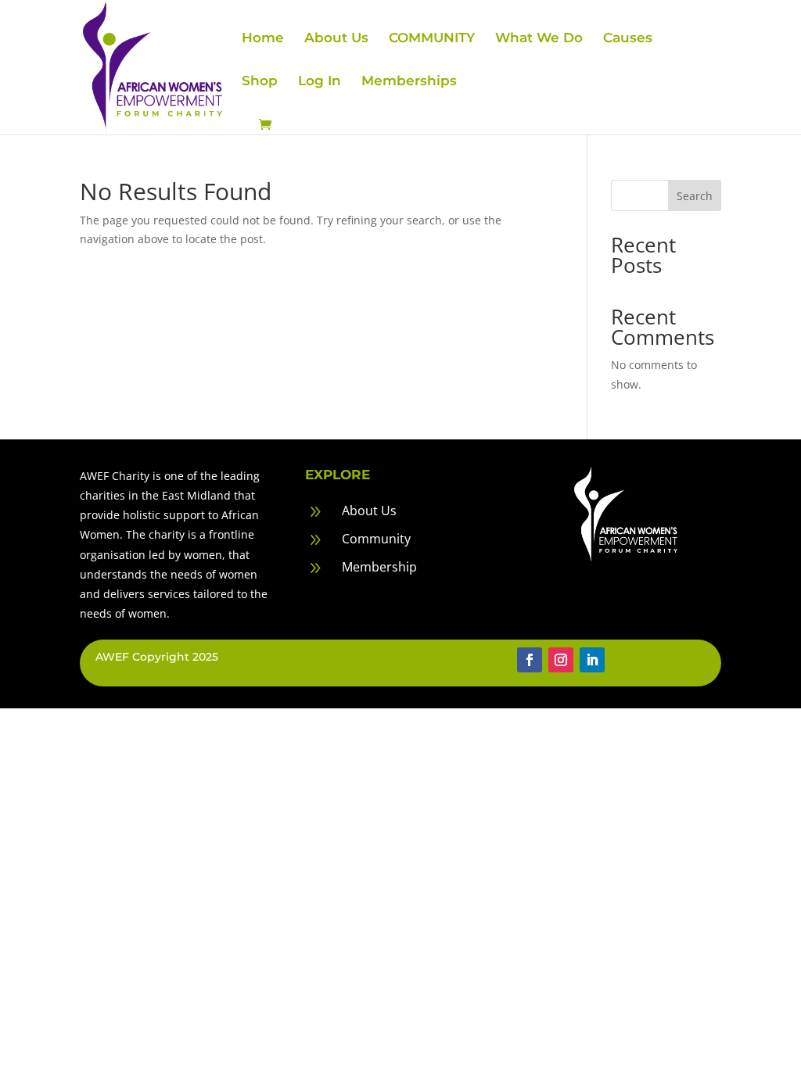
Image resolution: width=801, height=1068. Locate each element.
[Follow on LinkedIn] (592, 659)
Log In (319, 81)
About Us (336, 38)
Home (263, 38)
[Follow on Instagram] (560, 659)
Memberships (409, 81)
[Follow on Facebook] (529, 659)
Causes (627, 38)
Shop (260, 81)
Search (695, 195)
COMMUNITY (432, 38)
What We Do (539, 38)
